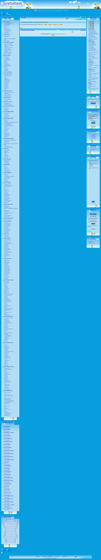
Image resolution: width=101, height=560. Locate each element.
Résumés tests (7, 428)
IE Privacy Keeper (7, 249)
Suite (7, 486)
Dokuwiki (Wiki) (7, 48)
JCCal (5, 27)
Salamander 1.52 (7, 357)
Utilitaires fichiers (10, 342)
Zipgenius (6, 365)
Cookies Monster (7, 242)
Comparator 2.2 (7, 288)
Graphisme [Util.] (9, 118)
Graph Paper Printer (8, 301)
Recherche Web (9, 218)
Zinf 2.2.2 (6, 167)
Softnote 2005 (6, 271)
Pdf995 (5, 307)
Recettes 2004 (7, 201)
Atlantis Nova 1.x (7, 273)
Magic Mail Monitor (7, 65)
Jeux (7, 148)
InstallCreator (6, 210)
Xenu (5, 89)
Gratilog (93, 135)
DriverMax (6, 376)
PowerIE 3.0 (6, 411)
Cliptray (5, 373)
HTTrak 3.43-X (7, 405)
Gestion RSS (9, 101)
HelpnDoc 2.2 (6, 205)
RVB (5, 77)
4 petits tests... (91, 70)
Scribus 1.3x (6, 235)
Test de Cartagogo (92, 57)
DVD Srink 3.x (6, 161)
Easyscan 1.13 (7, 135)
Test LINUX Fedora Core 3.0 (93, 50)
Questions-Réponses (8, 332)
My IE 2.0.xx (6, 178)
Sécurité (8, 238)
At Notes (5, 284)
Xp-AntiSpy (6, 387)
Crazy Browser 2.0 (7, 177)
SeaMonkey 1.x (7, 181)
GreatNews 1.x (7, 403)
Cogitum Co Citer (7, 398)
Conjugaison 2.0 (7, 321)
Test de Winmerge (92, 36)
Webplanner (6, 88)
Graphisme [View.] (10, 138)
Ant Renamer (6, 281)
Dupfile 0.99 (6, 352)
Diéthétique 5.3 (7, 194)
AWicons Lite (6, 216)
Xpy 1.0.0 (6, 241)
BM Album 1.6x (7, 79)
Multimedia (8, 465)
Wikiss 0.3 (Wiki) (7, 53)
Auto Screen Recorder (8, 317)
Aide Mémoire (6, 282)
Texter (5, 311)
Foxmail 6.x (6, 69)
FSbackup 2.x (6, 231)
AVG (5, 37)
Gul (4, 404)
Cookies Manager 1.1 (8, 252)
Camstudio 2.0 (7, 320)
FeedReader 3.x (7, 103)
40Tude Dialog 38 (7, 392)
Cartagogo (6, 286)
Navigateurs (8, 172)
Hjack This (6, 247)
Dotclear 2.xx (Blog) (7, 50)
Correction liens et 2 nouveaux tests (91, 63)
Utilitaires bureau (9, 495)
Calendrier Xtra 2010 (8, 23)
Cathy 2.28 (6, 350)
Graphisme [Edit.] (9, 111)
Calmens (5, 285)
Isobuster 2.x (6, 326)
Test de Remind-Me (92, 42)
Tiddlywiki (6, 278)
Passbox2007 (6, 255)
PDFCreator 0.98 (7, 306)
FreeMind (6, 296)
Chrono (5, 190)
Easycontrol (6, 378)
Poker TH (6, 157)
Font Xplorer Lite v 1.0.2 (8, 293)
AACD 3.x (6, 345)
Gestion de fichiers (10, 450)
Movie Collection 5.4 (8, 200)
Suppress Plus (7, 384)
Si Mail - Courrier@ (7, 71)
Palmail (5, 61)
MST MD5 (6, 327)
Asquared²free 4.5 (7, 239)
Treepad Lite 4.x (7, 272)
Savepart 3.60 (6, 228)
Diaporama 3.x (7, 134)
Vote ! (93, 201)
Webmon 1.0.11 (7, 414)
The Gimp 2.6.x (7, 115)
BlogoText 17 (6, 46)
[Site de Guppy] (53, 35)
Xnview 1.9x (6, 145)
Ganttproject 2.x (7, 298)
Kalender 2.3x (6, 28)
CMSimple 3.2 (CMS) (8, 47)
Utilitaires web (9, 390)
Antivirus (8, 34)
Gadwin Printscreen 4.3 (8, 123)
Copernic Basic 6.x (7, 219)
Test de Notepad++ (92, 35)
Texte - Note (8, 258)
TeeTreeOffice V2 (7, 335)
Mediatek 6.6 (6, 199)
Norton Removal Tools (8, 328)
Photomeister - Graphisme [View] (10, 140)
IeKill (5, 406)
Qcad (5, 331)
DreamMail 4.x (7, 58)
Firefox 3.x (6, 175)
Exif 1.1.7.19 (6, 142)
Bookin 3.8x (6, 189)
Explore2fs (6, 354)
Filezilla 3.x (6, 85)
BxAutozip (6, 62)
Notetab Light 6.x (7, 269)
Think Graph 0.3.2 (7, 312)
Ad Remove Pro (7, 368)
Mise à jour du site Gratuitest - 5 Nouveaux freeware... (93, 89)
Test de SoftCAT (91, 47)
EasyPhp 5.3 (6, 51)
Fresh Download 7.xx (8, 402)
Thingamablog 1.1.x (8, 75)
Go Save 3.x (6, 227)
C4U (5, 397)
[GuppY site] (37, 556)
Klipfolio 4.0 (6, 408)
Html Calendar (7, 80)
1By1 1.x (5, 166)
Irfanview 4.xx (6, 141)
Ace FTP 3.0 (6, 83)
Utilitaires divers (9, 316)
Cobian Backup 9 (7, 230)
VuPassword (6, 338)
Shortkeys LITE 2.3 (7, 309)
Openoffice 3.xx (7, 236)
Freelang (5, 297)
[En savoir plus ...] (56, 556)
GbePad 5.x (6, 274)
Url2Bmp (5, 137)
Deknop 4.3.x (6, 78)
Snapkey (5, 129)
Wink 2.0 (5, 341)
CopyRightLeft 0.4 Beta (8, 125)
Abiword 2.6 (6, 261)
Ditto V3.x (6, 375)
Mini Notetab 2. (7, 268)
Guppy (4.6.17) (62, 33)
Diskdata (5, 290)
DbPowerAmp (6, 169)
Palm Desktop (6, 32)
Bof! (5, 188)
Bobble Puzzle (7, 152)
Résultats (93, 202)
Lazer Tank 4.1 (7, 156)
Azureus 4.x (6, 319)
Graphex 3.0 (6, 116)
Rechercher (93, 103)
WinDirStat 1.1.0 (7, 415)
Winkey (5, 313)
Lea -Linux (93, 137)
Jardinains (6, 155)
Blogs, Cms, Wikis (10, 42)
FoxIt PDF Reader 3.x (8, 295)
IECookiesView (7, 248)
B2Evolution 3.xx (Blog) (8, 45)
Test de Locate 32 (92, 30)
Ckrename (6, 287)
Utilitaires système (10, 366)
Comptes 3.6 (6, 191)
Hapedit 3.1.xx (6, 93)
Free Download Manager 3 (9, 400)
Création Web (9, 73)
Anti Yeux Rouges (7, 124)
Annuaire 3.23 (6, 108)
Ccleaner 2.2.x (7, 371)
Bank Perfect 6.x (7, 186)
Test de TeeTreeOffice (92, 48)
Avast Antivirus (6, 36)
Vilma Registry (7, 385)
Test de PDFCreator (92, 49)
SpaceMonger (6, 360)
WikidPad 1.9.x (7, 260)
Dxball (5, 153)
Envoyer (93, 122)
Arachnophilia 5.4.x (7, 96)
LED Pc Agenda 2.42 (8, 30)
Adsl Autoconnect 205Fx (8, 395)
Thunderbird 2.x (7, 59)
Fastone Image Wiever (8, 147)
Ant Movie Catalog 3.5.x (8, 185)
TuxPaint (5, 100)
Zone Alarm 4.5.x (7, 254)
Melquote (6, 66)
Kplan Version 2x (7, 29)
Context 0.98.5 (7, 266)
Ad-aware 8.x (6, 250)
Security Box (6, 244)
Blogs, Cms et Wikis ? (8, 43)
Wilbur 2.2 (6, 362)
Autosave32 (6, 232)
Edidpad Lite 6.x (7, 262)
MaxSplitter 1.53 (7, 356)
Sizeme (5, 359)
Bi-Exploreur (6, 346)
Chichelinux (36, 22)
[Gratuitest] (13, 6)
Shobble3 (6, 151)
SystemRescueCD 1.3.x (8, 243)
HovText (5, 302)
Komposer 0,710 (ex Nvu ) (9, 92)
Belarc (5, 370)
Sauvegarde (8, 221)
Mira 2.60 (6, 107)
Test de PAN (91, 64)
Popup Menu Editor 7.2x (8, 308)
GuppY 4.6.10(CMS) (8, 52)
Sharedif (5, 214)
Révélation (6, 333)
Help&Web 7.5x (7, 207)
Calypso (5, 67)
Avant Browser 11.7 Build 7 (9, 176)
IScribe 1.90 (6, 56)
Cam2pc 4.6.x (6, 128)
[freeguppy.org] (44, 556)
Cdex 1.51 (6, 168)
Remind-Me (6, 33)
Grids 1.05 (6, 325)
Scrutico (5, 127)
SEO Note (6, 276)
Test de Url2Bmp (91, 43)
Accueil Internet (7, 394)
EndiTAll (5, 379)
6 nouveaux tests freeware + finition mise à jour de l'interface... (93, 79)
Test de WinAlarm (92, 56)
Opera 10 (6, 180)
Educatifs (8, 97)
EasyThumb (6, 84)
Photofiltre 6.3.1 (7, 113)
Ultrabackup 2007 (7, 223)
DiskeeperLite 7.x (7, 374)
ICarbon (5, 303)
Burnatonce (6, 349)
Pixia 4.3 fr (6, 114)
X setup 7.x (6, 386)
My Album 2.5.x (7, 133)
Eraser (5, 257)
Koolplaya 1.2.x (7, 160)
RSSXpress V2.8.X (7, 104)
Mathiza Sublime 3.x (8, 94)
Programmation (9, 204)
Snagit (5, 132)
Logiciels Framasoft (93, 138)
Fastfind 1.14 (6, 291)
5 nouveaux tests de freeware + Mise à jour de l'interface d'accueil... (93, 74)
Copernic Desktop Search (9, 351)
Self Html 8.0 (6, 86)
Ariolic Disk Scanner (8, 369)
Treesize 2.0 (6, 337)
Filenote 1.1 (6, 292)
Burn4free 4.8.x (7, 347)
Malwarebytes (6, 40)
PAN (5, 410)
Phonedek (6, 110)
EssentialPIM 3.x (7, 24)
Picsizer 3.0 (6, 130)
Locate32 (6, 355)
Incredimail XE (7, 64)
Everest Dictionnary (7, 99)
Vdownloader (6, 163)
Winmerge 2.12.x (7, 314)
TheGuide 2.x (6, 277)
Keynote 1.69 (6, 267)
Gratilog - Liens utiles (93, 136)
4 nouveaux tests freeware (93, 77)
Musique (8, 164)
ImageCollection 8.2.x (8, 74)
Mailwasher (6, 70)
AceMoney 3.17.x (7, 184)
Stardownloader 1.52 (8, 413)
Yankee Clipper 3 (7, 389)
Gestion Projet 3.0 (7, 300)
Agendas (8, 21)
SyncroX (5, 361)
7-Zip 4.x (5, 344)
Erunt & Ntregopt (7, 225)
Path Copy (6, 330)
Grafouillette (6, 263)
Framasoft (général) (93, 134)
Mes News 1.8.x (7, 409)
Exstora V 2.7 (6, 25)
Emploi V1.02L (7, 195)
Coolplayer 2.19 (7, 170)
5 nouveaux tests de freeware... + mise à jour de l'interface (92, 82)
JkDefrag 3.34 (6, 380)
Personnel (8, 182)
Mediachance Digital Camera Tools (10, 122)
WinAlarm (6, 340)
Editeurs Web (9, 90)
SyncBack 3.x (6, 222)
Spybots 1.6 (6, 253)
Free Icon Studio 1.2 (8, 215)
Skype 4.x (6, 202)
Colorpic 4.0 (6, 119)
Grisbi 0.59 (6, 196)
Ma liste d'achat (7, 197)
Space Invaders (7, 150)
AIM (4, 393)
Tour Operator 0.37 (7, 336)
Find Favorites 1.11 (7, 399)
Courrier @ (8, 55)
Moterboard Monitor (7, 381)
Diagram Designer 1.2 (8, 322)
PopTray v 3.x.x (7, 60)
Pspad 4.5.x (6, 211)
